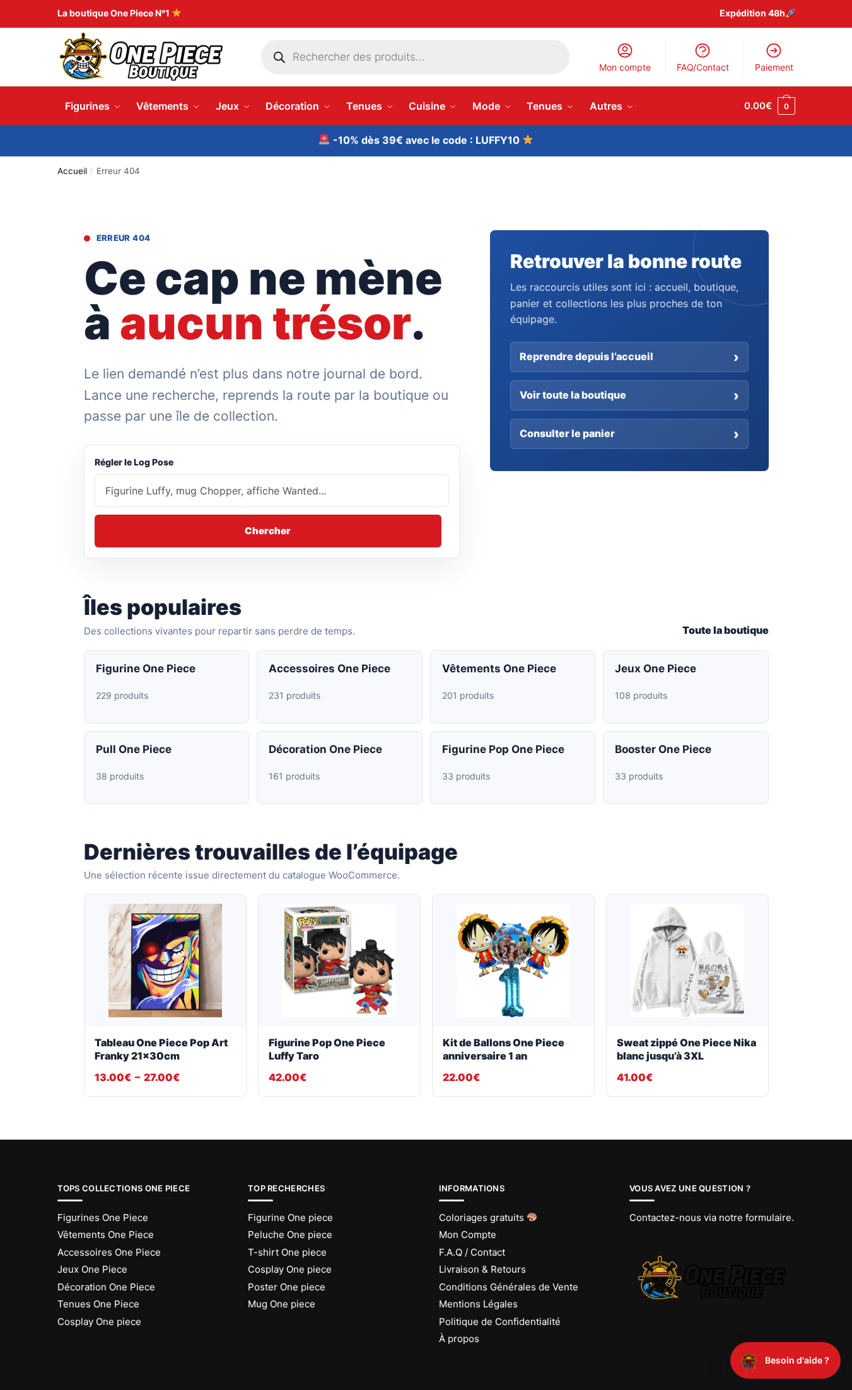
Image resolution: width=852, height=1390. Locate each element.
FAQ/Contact (703, 67)
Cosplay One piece (99, 1322)
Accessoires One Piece (109, 1252)
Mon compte (625, 67)
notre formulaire (755, 1218)
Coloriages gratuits (483, 1218)
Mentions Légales (478, 1304)
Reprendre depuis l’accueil (586, 356)
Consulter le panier (567, 433)
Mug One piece (281, 1304)
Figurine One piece (290, 1218)
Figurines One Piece (102, 1218)
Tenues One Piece (98, 1304)
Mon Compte (467, 1235)
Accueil (72, 171)
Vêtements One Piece (105, 1235)
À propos (459, 1339)
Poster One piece (286, 1287)
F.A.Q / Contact (472, 1252)
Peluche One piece (290, 1235)
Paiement (774, 67)
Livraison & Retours (482, 1269)
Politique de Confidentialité (500, 1322)
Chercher (268, 531)
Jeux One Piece (92, 1269)
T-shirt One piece (287, 1252)
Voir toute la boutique (573, 394)
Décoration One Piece (106, 1287)
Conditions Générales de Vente (508, 1287)
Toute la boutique (725, 630)
